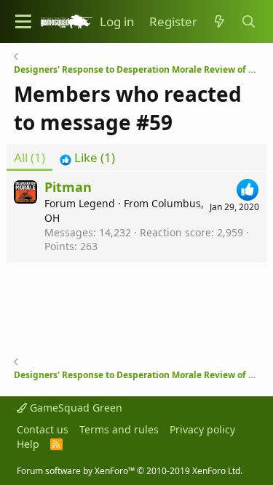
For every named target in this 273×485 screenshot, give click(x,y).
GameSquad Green (74, 407)
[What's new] (219, 21)
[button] (23, 21)
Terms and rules (119, 429)
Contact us (42, 429)
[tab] (87, 158)
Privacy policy (202, 429)
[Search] (248, 21)
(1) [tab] (29, 157)
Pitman (68, 187)
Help (28, 444)
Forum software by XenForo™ (129, 471)
